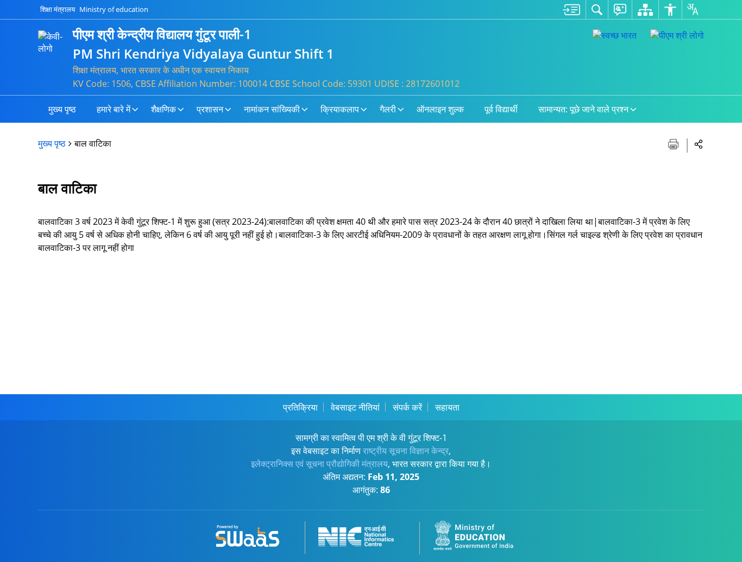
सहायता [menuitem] (447, 407)
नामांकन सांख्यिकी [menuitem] (272, 109)
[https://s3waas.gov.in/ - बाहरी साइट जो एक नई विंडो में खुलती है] (254, 534)
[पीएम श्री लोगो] (677, 35)
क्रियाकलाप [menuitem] (339, 109)
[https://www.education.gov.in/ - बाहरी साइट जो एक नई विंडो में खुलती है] (479, 534)
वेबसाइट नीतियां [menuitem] (355, 407)
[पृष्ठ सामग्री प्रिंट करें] (674, 143)
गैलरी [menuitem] (388, 109)
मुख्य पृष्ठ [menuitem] (62, 109)
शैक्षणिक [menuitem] (163, 109)
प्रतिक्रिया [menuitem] (300, 407)
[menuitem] (571, 9)
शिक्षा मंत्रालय (57, 9)
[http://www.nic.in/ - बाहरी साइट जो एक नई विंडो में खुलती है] (362, 534)
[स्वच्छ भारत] (615, 35)
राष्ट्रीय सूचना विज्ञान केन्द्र (406, 451)
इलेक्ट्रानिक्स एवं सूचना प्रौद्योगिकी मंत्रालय (319, 464)
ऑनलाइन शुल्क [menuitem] (440, 109)
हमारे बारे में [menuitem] (113, 109)
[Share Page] (699, 143)
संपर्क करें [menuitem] (407, 407)
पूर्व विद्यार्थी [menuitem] (501, 109)
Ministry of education (113, 9)
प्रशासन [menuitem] (210, 109)
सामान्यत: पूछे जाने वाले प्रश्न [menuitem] (583, 109)
